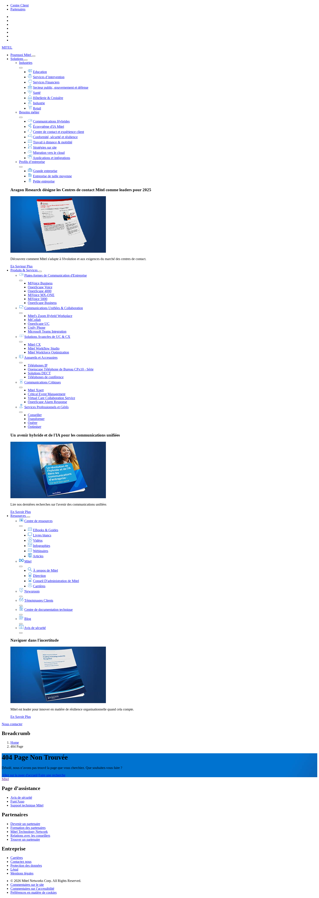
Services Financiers (46, 82)
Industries (25, 63)
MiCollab (34, 320)
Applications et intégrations (51, 158)
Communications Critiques (42, 382)
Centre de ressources (38, 521)
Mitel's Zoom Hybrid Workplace (50, 316)
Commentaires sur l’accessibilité (32, 888)
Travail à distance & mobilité (52, 142)
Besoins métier (29, 112)
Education (40, 72)
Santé (37, 93)
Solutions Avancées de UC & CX (47, 337)
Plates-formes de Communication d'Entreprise (55, 275)
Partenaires (17, 9)
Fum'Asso (17, 801)
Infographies (41, 546)
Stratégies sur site (45, 147)
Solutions (17, 59)
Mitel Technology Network (29, 831)
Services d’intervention (48, 77)
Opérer (32, 423)
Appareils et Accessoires (41, 357)
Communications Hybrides (51, 121)
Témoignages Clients (38, 600)
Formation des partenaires (28, 828)
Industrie (39, 103)
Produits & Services (24, 270)
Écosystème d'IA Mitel (48, 126)
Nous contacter (12, 724)
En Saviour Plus (21, 266)
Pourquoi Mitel (21, 55)
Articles (38, 556)
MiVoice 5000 (37, 299)
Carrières (39, 586)
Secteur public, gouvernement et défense (60, 87)
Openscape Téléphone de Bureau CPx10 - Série (61, 369)
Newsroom (31, 591)
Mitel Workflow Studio (43, 348)
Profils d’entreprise (32, 162)
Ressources (18, 516)
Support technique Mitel (26, 805)
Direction (39, 576)
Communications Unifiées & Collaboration (53, 308)
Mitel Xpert (36, 390)
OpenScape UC (38, 323)
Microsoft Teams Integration (47, 331)
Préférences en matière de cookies (33, 892)
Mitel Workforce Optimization (48, 352)
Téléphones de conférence (46, 377)
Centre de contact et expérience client (58, 132)
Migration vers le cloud (49, 152)
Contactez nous (20, 861)
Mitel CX (34, 344)
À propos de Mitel (45, 570)
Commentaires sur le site (27, 884)
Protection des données (26, 865)
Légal (14, 869)
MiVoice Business (40, 283)
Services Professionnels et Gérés (46, 407)
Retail (37, 108)
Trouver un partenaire (25, 839)
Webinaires (40, 551)
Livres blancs (42, 535)
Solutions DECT (39, 373)
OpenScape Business (42, 303)
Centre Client (19, 5)
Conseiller (35, 415)
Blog (27, 619)
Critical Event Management (46, 394)
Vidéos (38, 540)
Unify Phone (36, 327)
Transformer (36, 419)
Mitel (27, 561)
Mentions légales (21, 873)
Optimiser (34, 426)
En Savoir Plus (20, 512)
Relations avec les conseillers (30, 835)
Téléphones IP (38, 365)
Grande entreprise (45, 171)
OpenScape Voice (40, 287)
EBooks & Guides (45, 530)
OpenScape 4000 (39, 291)
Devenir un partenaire (25, 824)
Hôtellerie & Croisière (48, 98)
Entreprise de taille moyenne (52, 176)
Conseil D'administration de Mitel (56, 581)
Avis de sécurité (35, 628)
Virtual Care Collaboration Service (51, 398)
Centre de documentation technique (48, 609)
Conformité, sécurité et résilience (55, 137)
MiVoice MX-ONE (41, 295)
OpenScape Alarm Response (47, 402)
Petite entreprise (44, 181)
